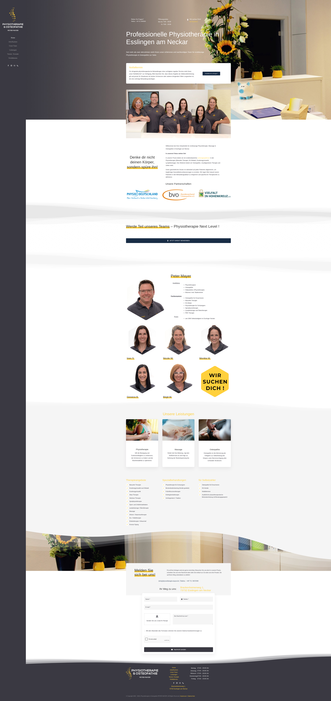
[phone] (17, 65)
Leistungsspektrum (204, 158)
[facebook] (8, 65)
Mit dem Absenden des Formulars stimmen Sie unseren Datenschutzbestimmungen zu (174, 631)
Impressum (183, 696)
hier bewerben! (194, 21)
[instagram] (11, 65)
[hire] (214, 367)
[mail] (14, 65)
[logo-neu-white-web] (142, 668)
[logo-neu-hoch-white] (13, 8)
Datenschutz (191, 696)
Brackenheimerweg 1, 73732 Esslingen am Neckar (195, 589)
